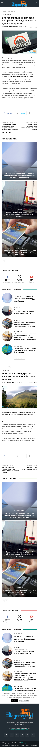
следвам (19, 275)
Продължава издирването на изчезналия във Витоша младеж (29, 127)
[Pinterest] (22, 734)
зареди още (18, 358)
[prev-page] (3, 261)
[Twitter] (33, 734)
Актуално (19, 209)
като (7, 275)
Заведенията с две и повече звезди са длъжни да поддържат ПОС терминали (19, 253)
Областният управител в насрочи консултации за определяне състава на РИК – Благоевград (19, 176)
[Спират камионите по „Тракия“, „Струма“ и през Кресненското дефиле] (19, 200)
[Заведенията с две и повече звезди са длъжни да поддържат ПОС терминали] (19, 238)
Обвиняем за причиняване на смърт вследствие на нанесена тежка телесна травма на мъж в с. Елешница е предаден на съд (25, 337)
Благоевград (11, 11)
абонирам (31, 275)
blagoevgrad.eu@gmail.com (19, 729)
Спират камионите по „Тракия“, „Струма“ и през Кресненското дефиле (19, 214)
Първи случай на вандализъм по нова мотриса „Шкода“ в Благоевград (25, 350)
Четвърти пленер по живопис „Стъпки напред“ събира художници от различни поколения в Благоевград (10, 128)
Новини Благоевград (11, 26)
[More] (29, 113)
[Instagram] (12, 734)
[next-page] (6, 261)
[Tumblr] (27, 734)
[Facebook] (6, 734)
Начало (4, 11)
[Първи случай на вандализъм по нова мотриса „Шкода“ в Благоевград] (7, 349)
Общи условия (25, 743)
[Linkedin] (17, 734)
